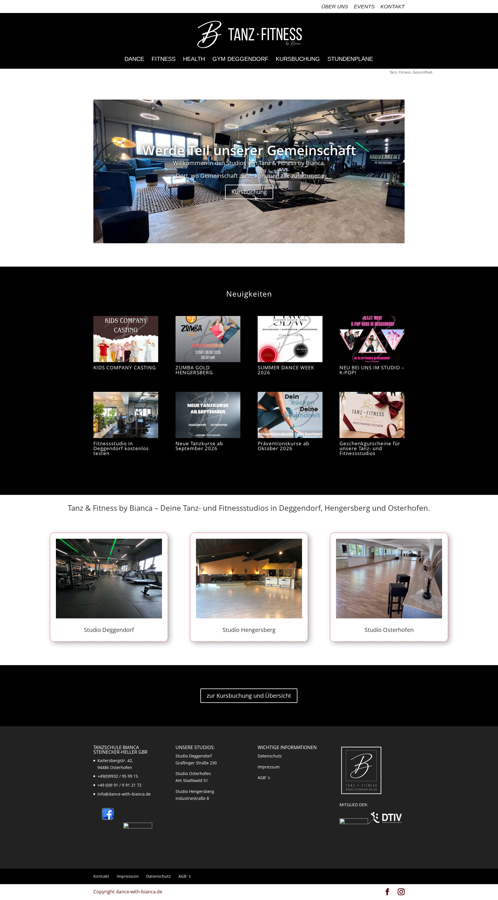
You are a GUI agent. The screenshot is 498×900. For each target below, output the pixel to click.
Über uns (334, 7)
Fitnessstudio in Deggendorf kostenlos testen (121, 448)
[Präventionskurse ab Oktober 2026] (290, 415)
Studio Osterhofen (389, 630)
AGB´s (264, 777)
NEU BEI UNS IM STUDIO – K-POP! (371, 370)
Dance (134, 59)
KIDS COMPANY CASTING (124, 367)
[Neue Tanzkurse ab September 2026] (208, 415)
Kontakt (392, 7)
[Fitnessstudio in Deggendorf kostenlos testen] (125, 415)
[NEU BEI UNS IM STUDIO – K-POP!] (371, 339)
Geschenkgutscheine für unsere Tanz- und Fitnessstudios (369, 448)
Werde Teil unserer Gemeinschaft (249, 150)
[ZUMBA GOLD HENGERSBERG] (208, 339)
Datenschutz (270, 756)
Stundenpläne (350, 59)
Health (194, 59)
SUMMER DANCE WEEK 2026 (286, 370)
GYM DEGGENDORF (240, 59)
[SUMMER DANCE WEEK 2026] (290, 339)
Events (364, 7)
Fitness (164, 59)
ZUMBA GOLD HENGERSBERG (194, 370)
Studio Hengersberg (249, 630)
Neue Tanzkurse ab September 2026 (199, 446)
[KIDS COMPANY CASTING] (125, 339)
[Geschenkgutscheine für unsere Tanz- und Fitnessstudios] (371, 415)
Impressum (269, 767)
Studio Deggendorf (109, 630)
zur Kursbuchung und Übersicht (249, 695)
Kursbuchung (298, 59)
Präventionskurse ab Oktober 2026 (283, 446)
